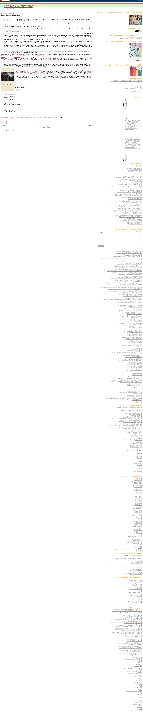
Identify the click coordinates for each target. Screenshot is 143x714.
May (125, 118)
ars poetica (140, 669)
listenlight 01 (140, 689)
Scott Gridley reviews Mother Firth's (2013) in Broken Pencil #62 (132, 220)
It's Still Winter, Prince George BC (137, 587)
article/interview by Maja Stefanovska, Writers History (134, 295)
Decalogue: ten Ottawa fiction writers (136, 559)
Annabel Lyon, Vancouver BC (137, 509)
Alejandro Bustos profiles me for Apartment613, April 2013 (133, 255)
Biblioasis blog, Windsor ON (138, 483)
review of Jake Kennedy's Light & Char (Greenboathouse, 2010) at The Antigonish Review (128, 268)
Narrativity (140, 590)
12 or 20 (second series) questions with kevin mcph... (133, 140)
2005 (125, 158)
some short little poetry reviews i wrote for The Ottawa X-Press (132, 354)
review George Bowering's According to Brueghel (134, 334)
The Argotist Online (139, 695)
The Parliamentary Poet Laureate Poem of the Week (134, 691)
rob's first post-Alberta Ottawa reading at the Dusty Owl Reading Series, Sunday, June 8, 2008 (128, 609)
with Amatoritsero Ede (139, 459)
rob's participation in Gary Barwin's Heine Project (134, 314)
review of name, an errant (138, 377)
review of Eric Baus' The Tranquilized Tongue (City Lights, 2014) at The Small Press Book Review (127, 203)
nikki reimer (54, 72)
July (125, 116)
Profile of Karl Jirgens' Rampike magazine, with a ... (132, 145)
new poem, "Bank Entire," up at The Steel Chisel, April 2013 (133, 624)
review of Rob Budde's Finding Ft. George (135, 340)
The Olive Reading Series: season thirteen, (131, 143)
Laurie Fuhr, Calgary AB (138, 499)
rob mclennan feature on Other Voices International (134, 671)
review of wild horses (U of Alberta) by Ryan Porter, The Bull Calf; (132, 296)
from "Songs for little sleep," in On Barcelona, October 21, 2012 (132, 634)
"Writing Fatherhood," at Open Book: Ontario (135, 224)
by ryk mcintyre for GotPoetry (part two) (136, 446)
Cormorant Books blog (138, 489)
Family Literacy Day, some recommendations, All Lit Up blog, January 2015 (130, 190)
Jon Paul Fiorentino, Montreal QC (137, 496)
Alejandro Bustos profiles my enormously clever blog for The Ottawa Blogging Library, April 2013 (127, 256)
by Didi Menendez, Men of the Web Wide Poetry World (134, 450)
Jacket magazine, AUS (138, 588)
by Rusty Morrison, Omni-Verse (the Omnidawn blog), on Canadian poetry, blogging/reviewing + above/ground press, (124, 425)
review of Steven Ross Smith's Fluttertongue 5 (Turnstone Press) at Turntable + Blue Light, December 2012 (126, 261)
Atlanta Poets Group (139, 544)
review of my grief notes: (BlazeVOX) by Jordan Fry (134, 273)
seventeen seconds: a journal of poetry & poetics (134, 168)
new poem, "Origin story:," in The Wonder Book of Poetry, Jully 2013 (132, 618)
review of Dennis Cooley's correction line (136, 341)
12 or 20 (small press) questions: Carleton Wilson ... (132, 120)
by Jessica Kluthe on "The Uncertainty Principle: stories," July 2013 (132, 417)
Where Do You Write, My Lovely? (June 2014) (135, 207)
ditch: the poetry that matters (138, 583)
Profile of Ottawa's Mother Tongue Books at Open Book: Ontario (132, 279)
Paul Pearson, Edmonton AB (138, 518)
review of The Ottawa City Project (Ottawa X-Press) (134, 362)
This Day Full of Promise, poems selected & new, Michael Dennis (132, 573)
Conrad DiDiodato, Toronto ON (137, 494)
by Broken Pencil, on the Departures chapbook (135, 444)
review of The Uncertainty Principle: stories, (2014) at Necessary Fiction (131, 200)
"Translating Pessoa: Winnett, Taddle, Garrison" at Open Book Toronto (131, 306)
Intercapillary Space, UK (138, 586)
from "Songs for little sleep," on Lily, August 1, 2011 (134, 651)
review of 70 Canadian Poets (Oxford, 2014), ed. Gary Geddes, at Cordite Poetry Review (128, 194)
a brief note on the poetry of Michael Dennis (135, 371)
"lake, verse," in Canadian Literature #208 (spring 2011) (133, 649)
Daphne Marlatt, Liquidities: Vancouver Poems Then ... (133, 135)
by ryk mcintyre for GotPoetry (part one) (136, 447)
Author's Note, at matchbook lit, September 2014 (135, 199)
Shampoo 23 (140, 698)
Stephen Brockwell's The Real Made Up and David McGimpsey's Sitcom (131, 343)
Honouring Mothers (139, 703)
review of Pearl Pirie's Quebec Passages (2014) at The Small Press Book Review (130, 209)
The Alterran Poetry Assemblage (137, 704)
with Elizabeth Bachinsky (138, 440)
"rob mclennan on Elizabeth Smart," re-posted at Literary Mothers (132, 202)
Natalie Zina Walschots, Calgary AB (136, 538)
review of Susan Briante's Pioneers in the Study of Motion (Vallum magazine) (130, 360)
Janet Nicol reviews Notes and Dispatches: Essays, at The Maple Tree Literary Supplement (128, 185)
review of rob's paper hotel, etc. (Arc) (136, 394)
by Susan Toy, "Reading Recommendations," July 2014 (133, 413)
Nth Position (140, 694)
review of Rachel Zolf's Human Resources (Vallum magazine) (133, 359)
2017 (125, 107)
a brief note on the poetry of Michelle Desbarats (135, 366)
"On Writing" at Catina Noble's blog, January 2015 (134, 191)
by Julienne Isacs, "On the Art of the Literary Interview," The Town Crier (131, 408)
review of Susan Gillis (139, 402)
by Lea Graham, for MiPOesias (137, 448)
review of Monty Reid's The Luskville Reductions (134, 326)
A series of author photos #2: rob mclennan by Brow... (133, 121)
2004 (125, 159)
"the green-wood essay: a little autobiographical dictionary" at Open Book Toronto (130, 302)
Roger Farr (76, 71)
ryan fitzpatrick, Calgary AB (138, 497)
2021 (125, 103)
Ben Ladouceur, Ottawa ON (138, 506)
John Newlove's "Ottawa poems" (137, 375)
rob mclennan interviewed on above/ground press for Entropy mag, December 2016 (129, 407)
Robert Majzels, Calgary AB (138, 511)
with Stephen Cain (139, 467)
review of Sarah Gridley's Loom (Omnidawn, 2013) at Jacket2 (133, 219)
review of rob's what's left (138, 389)
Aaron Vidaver (71, 71)
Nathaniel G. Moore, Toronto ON (137, 515)
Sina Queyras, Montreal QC (138, 521)
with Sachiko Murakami (138, 441)
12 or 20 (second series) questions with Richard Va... (133, 126)
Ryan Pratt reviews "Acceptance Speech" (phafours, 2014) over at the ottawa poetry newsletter (128, 196)
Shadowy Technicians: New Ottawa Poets (136, 574)
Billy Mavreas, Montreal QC (138, 512)
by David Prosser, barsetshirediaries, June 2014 (135, 414)
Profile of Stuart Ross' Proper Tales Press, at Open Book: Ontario (132, 198)
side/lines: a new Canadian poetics (136, 562)
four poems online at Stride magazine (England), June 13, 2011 (132, 655)
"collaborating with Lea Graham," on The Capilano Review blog (132, 276)
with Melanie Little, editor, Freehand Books (135, 443)
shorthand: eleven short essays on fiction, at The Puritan (133, 265)
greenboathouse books (138, 710)
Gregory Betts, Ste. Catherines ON (137, 482)
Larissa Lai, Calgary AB (138, 507)
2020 (125, 104)
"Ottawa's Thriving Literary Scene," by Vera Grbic (134, 286)
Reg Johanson (36, 72)
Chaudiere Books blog (138, 546)
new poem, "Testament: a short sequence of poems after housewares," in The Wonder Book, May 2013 (126, 622)
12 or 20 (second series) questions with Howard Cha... (133, 144)
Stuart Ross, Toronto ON (138, 524)
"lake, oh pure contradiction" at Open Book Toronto (134, 332)
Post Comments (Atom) (10, 130)
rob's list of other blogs (138, 550)
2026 (125, 98)
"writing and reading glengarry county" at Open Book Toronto (133, 301)
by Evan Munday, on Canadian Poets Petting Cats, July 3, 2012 (132, 422)
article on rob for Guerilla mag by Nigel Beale (135, 330)
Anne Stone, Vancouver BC (138, 533)
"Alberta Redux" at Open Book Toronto (136, 317)
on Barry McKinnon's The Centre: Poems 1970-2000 (134, 384)
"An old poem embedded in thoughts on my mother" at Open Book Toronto (131, 297)
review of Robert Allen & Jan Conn (137, 400)
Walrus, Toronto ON (139, 679)
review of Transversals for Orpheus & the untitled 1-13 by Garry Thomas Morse (130, 365)
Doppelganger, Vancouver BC (137, 584)
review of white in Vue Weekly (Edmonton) (135, 351)
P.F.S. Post (140, 696)
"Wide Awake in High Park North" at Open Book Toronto (133, 312)
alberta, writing (140, 548)
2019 (125, 105)
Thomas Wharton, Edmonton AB (137, 540)
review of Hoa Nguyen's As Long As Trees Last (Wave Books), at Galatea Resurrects (129, 260)
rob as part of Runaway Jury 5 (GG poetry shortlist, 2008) (133, 339)
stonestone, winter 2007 (138, 682)
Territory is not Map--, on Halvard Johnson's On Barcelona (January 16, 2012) (130, 646)
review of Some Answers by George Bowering (135, 346)
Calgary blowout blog (139, 545)
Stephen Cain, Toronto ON (138, 487)
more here (140, 604)
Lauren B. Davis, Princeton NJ (137, 492)
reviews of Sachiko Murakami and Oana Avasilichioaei (134, 338)
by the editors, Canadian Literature (137, 409)
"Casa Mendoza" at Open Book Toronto (136, 307)
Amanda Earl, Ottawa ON (138, 495)
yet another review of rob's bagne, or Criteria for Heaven (133, 397)
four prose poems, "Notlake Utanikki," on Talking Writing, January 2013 (131, 630)
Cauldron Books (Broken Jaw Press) (136, 569)
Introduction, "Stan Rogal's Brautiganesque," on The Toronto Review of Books (130, 254)
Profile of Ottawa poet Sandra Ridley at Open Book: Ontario (133, 282)
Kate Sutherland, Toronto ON (137, 534)
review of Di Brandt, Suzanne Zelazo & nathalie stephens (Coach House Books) (130, 390)
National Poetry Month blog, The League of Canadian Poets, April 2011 (131, 656)
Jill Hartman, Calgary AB (138, 504)
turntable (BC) (140, 662)
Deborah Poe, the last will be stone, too (131, 125)
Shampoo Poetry (139, 600)
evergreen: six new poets (138, 561)
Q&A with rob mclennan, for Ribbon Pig (131, 134)
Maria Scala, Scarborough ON (137, 526)
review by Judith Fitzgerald (138, 347)
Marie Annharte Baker (28, 72)
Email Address (101, 232)
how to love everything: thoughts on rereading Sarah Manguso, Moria (131, 325)
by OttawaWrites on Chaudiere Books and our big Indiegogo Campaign (131, 410)
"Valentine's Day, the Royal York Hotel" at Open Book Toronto (133, 315)
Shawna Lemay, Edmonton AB (137, 508)
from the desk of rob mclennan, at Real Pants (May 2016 (133, 178)
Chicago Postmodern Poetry (138, 582)
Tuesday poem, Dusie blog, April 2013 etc (135, 556)
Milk (141, 708)
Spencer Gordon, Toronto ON (137, 501)
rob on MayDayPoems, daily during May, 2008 (135, 673)
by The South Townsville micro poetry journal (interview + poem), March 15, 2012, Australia (128, 423)
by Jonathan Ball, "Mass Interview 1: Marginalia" (135, 432)
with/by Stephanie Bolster (138, 471)
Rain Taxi (140, 598)
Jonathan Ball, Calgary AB (138, 478)
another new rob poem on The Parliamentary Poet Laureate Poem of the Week (130, 670)
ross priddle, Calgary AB (138, 520)
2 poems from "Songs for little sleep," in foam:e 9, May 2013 (133, 623)
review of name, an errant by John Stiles (136, 361)
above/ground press (139, 165)
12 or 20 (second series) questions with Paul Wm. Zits (133, 136)
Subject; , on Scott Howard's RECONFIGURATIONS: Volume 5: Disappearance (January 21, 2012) (127, 645)
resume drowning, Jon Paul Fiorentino (136, 572)
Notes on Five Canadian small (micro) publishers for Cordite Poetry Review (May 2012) (129, 269)
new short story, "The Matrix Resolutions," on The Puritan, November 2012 (131, 633)
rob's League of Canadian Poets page (136, 91)
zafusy (141, 693)
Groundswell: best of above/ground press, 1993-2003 (134, 571)
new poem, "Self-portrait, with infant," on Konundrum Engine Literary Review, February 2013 (128, 629)
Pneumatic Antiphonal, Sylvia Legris (130, 142)
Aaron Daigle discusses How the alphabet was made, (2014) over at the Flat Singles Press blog (127, 210)
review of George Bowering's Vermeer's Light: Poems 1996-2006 (132, 355)
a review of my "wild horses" (138, 181)
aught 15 (140, 690)
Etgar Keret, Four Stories (128, 138)
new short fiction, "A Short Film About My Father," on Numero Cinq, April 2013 (130, 625)
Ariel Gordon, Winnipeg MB (138, 500)
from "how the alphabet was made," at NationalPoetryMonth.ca (132, 642)
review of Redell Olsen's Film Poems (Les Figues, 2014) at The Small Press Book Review (128, 195)
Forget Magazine (139, 674)
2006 (125, 157)
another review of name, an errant (137, 374)
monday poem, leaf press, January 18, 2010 (135, 660)
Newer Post (3, 125)
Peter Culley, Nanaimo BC (138, 491)
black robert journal (139, 664)
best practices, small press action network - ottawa (134, 385)
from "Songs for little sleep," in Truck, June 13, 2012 (134, 639)
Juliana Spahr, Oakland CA (138, 531)
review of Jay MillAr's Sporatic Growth (136, 367)
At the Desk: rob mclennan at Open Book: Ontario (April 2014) (133, 213)
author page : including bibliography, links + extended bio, (71, 10)
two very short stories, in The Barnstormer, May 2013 (134, 620)
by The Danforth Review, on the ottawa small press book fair (133, 439)
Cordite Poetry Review (138, 702)
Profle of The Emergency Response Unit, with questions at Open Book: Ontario (130, 274)
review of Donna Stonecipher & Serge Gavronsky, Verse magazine (132, 345)
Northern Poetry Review (138, 591)
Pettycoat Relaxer (139, 706)
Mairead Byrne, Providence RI (137, 486)
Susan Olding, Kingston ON (138, 517)
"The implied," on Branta (138, 321)
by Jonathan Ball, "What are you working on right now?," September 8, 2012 (130, 421)
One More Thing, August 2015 (137, 183)
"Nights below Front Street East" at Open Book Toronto (134, 313)
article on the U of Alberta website (137, 356)
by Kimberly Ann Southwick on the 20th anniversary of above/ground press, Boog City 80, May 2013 (127, 418)
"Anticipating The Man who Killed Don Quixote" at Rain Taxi (133, 300)
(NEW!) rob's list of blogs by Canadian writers (135, 477)
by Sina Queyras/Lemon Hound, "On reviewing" (135, 431)
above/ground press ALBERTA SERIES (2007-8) (135, 170)
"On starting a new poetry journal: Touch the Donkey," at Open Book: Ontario (130, 205)
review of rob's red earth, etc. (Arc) (137, 387)
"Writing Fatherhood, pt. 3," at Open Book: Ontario (134, 222)
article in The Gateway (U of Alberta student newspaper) (133, 357)
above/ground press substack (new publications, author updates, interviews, (130, 38)
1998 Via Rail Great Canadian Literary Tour (135, 93)
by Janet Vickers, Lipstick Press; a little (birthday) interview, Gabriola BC (131, 424)
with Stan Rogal (139, 468)
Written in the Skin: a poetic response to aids (135, 564)
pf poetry (140, 665)
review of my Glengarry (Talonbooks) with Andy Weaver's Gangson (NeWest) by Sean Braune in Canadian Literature (124, 271)
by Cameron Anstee (139, 452)
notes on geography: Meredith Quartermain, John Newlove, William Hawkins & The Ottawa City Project (126, 380)
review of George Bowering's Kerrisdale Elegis (135, 336)
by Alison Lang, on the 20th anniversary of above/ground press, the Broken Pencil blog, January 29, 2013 (126, 419)
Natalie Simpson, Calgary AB (137, 529)
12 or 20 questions (41, 58)
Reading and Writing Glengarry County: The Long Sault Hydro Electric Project (130, 323)
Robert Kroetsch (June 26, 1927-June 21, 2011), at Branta (133, 290)
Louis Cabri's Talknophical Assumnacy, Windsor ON (134, 601)
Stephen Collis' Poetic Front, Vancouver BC (135, 595)
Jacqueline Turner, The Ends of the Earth (131, 128)
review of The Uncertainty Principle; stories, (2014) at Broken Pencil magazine (130, 201)
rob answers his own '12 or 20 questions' (136, 445)
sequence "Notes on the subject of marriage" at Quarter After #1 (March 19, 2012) (130, 643)
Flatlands (140, 709)
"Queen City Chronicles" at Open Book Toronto (135, 320)
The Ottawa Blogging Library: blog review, (131, 130)
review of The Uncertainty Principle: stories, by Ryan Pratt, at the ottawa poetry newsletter (128, 215)
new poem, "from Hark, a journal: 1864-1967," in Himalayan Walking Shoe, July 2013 (129, 617)
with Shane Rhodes (139, 454)
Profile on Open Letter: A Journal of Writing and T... (132, 122)
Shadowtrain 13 (139, 681)
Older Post (90, 125)
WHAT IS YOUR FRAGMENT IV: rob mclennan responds (133, 218)
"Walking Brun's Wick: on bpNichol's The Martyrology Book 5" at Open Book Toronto (129, 310)
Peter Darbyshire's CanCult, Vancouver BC (135, 580)
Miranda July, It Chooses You (129, 129)
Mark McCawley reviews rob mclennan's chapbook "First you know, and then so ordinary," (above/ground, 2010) (125, 289)
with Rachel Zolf (139, 456)
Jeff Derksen (20, 72)
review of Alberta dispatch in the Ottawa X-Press (135, 335)
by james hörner (139, 466)
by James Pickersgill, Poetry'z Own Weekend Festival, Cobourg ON (132, 429)
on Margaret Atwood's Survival (137, 388)
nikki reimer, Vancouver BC (138, 523)
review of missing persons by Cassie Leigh (135, 304)
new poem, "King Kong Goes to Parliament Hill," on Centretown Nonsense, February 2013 (128, 628)
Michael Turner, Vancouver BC (137, 535)
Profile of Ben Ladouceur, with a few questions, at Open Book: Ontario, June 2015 (130, 184)
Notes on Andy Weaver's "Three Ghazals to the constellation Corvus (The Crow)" (130, 392)
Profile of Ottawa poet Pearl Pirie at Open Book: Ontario (133, 281)
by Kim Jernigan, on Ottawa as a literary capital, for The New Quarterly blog (130, 427)
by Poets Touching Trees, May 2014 (136, 415)
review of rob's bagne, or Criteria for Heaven (135, 396)
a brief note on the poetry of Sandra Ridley (135, 363)
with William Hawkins (139, 462)
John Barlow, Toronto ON (138, 479)
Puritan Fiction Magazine (138, 678)
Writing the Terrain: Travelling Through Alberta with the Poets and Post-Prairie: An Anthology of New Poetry (126, 381)
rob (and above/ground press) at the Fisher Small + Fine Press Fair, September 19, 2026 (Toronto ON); (126, 81)
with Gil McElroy (139, 470)
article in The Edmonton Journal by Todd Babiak (135, 358)
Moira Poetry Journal (139, 697)
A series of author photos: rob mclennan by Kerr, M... (132, 139)
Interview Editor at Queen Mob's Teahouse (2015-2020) (133, 89)
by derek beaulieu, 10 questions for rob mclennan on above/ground (132, 428)
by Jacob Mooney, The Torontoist (137, 434)
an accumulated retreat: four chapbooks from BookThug (133, 372)
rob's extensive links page (138, 90)
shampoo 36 (140, 661)
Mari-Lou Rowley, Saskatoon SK (137, 525)
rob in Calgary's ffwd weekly (138, 348)
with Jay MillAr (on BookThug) (137, 463)
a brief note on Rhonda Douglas (137, 373)
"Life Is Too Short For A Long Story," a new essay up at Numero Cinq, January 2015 (129, 192)
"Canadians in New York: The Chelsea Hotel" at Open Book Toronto (132, 319)
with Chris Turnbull (139, 457)
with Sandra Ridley (139, 442)
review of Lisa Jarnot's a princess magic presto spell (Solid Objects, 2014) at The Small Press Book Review (126, 206)
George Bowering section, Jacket (137, 560)
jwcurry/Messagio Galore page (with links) (135, 589)
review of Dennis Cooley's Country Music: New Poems (134, 370)
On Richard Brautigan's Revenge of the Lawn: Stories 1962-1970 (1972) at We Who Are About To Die (127, 280)
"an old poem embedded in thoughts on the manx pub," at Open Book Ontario (130, 294)
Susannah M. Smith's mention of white (136, 349)
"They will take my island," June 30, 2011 (136, 654)
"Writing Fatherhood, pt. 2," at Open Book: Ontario (134, 223)
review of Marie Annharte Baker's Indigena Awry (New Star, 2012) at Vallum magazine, (129, 253)
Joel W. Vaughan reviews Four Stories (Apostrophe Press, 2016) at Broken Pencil (130, 176)
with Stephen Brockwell (138, 453)
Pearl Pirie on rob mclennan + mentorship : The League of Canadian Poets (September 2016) (128, 177)
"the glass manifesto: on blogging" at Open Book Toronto (133, 298)
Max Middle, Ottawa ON (138, 513)
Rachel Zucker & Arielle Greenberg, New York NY (134, 542)
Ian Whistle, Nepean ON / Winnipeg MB (136, 541)
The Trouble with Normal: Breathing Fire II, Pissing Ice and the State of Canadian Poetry (129, 386)
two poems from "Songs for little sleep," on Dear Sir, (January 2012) (132, 647)
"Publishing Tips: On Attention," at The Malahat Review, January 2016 (131, 179)
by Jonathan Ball (139, 438)
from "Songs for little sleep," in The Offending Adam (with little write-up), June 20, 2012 (129, 638)
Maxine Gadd (82, 71)
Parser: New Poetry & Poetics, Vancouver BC (135, 593)
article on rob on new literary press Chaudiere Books (134, 368)
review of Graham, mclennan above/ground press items (133, 376)
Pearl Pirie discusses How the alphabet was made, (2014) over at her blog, (130, 217)
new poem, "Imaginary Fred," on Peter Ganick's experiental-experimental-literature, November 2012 (127, 632)
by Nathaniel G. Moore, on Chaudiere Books (135, 455)
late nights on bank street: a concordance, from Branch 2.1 (133, 659)
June (126, 117)
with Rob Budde (139, 449)
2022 (125, 102)
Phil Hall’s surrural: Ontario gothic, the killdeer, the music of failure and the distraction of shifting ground (126, 352)
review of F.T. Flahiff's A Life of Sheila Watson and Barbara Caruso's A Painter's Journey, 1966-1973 (127, 378)
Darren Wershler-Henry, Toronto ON (136, 539)
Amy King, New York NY (138, 505)
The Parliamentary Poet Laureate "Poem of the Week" (134, 592)
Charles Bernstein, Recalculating (130, 147)
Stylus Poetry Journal (139, 680)
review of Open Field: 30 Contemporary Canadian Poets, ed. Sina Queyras (131, 382)
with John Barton (139, 464)
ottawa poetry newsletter (138, 167)
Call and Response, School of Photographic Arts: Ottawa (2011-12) (132, 171)
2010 (125, 153)
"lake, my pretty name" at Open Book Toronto (135, 327)
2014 (125, 110)
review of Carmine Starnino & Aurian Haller (135, 401)
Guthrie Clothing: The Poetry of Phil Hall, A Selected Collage (133, 555)
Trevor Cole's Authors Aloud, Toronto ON (136, 581)
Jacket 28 (140, 700)
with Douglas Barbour (139, 469)
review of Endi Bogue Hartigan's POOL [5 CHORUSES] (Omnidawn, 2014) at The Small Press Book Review (126, 214)
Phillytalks (140, 594)
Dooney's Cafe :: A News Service (137, 585)
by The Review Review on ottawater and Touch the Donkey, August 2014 (131, 411)
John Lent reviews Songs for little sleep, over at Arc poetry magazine (131, 252)
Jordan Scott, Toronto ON (138, 527)
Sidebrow (140, 684)
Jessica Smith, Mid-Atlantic (138, 530)
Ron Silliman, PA (139, 528)
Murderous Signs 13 (139, 686)
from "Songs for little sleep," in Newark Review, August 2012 (133, 637)
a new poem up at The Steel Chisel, (130, 123)
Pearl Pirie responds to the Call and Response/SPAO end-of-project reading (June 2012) (128, 267)
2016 (125, 108)
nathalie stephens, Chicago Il (137, 532)
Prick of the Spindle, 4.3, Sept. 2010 (136, 657)
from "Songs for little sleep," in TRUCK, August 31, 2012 (133, 636)
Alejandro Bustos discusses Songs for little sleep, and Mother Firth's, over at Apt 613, (129, 251)
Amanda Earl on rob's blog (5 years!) (136, 344)
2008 (125, 155)
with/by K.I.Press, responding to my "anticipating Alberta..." (133, 451)
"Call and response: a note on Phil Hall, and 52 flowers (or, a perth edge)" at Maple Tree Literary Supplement (125, 291)
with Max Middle (139, 465)
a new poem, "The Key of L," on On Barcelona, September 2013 (132, 615)
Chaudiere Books (139, 166)
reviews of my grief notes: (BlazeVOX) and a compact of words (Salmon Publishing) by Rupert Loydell (126, 272)
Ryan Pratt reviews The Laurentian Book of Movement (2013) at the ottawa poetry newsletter (128, 221)
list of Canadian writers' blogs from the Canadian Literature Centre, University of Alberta (129, 549)
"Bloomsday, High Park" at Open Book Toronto (135, 311)
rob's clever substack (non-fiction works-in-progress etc (134, 37)
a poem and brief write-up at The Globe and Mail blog (134, 663)
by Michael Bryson (139, 472)
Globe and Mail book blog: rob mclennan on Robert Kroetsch (133, 318)
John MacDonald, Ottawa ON (137, 510)
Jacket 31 (140, 685)
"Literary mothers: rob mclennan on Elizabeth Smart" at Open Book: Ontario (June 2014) (129, 208)
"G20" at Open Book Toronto (138, 309)
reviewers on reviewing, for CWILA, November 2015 (134, 182)
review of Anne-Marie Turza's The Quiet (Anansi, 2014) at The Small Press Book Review (129, 216)
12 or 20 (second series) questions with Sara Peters (132, 124)
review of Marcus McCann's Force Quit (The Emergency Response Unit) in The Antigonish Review (127, 303)
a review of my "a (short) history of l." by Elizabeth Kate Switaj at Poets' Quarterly (130, 180)
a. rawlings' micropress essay (137, 393)
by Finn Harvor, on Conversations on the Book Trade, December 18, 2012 (131, 420)
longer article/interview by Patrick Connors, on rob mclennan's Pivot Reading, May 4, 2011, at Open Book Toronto (125, 293)
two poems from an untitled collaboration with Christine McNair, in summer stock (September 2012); (127, 635)
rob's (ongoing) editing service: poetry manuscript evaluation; (133, 82)
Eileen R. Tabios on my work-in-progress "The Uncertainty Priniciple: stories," (130, 284)
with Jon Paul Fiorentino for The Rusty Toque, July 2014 (133, 412)
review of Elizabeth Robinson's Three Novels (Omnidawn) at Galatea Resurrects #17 (129, 277)
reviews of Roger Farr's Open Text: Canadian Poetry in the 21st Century (131, 337)
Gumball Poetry (139, 707)
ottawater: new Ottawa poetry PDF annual (136, 169)
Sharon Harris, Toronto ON (138, 503)
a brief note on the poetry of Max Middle (136, 379)
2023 (125, 101)
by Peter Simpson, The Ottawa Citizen (136, 435)
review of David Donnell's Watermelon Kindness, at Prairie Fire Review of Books (130, 305)
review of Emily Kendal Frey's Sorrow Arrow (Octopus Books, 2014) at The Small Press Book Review (127, 211)
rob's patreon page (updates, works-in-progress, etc (134, 36)
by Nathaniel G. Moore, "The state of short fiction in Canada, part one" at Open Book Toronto (128, 430)
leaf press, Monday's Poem (138, 666)
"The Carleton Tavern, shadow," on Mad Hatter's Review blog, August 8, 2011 (130, 650)
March (126, 149)
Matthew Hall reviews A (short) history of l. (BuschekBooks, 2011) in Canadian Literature (129, 264)
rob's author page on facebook (137, 87)
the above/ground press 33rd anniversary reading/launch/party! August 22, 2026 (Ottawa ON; (128, 80)
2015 (125, 109)
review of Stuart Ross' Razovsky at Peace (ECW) (134, 399)
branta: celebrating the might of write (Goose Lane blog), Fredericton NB (131, 579)
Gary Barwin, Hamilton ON (138, 480)
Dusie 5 (141, 683)
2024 (125, 100)
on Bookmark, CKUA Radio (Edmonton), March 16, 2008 (133, 610)
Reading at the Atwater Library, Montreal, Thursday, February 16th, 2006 (131, 612)
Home (47, 125)
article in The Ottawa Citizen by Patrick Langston (134, 364)
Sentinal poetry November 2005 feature (136, 92)
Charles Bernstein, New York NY (137, 481)
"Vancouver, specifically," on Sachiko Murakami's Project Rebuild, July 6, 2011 (130, 653)
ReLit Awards (140, 599)
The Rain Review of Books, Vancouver (136, 597)
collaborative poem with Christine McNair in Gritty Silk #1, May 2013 (132, 621)
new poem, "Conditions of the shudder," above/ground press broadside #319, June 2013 (128, 619)
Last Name (100, 241)
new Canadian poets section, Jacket (136, 563)
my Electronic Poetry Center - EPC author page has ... (133, 148)
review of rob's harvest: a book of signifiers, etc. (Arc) (134, 395)
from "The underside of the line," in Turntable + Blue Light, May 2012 (131, 640)
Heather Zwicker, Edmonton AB (137, 543)
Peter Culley (41, 72)
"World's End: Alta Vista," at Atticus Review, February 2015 (133, 189)
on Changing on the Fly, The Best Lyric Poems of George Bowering (132, 383)
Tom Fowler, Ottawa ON (138, 498)
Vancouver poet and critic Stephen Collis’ (22, 54)
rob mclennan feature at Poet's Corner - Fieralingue (134, 667)
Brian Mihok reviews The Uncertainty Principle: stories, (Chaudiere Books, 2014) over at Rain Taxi (127, 193)
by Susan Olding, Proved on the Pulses (136, 436)
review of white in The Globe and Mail (136, 353)
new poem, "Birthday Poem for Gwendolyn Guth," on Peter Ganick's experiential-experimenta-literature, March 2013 (124, 627)
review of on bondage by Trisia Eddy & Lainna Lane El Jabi (133, 331)
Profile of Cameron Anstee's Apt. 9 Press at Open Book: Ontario (132, 285)
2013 (125, 111)
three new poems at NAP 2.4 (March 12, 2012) (135, 644)
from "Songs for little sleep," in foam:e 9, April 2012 (134, 641)
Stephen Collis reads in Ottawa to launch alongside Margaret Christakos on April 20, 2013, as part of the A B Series (31, 117)
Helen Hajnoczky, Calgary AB (137, 502)
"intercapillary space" (139, 688)
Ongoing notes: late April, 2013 (129, 127)
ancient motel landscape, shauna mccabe (135, 570)
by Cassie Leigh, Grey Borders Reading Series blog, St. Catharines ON (131, 426)
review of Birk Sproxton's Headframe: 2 (136, 369)
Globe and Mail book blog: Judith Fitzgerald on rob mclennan (133, 322)
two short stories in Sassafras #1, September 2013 (134, 616)
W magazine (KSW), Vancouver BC (136, 602)
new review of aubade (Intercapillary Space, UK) (134, 350)
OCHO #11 (140, 677)
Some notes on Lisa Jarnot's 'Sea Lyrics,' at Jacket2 (134, 257)
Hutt (141, 701)
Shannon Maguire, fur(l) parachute (130, 137)
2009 (125, 154)
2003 (125, 160)
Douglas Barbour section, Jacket (137, 557)
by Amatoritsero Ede (139, 461)
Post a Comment (4, 123)
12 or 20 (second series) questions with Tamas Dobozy (133, 146)
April (125, 119)
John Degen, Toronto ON (138, 493)
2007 (125, 156)
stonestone (140, 705)
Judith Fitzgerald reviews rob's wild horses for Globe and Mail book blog (131, 316)
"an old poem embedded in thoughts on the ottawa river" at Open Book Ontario (130, 292)
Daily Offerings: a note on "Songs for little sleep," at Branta (133, 263)
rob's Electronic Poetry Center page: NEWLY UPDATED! (133, 88)
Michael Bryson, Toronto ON (138, 484)
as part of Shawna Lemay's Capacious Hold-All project (134, 342)
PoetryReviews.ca (139, 596)
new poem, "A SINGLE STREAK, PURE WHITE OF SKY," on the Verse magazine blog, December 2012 (126, 631)
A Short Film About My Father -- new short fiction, (132, 141)
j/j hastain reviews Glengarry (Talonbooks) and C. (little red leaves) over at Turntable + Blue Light (127, 266)
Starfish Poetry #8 (139, 672)
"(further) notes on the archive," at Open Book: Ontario (134, 204)
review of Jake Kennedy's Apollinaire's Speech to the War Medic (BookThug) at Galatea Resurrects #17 (126, 278)
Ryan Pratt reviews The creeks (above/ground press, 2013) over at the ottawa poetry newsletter (127, 250)
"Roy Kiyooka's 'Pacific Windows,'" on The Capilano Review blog (132, 275)
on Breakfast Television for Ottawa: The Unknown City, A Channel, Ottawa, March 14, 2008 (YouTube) (127, 611)
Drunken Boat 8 (139, 687)
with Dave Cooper (139, 460)
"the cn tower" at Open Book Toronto (136, 328)
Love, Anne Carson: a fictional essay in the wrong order (133, 308)
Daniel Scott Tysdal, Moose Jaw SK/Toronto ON (135, 536)
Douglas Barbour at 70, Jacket (137, 324)
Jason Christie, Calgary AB (138, 488)
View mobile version (47, 127)
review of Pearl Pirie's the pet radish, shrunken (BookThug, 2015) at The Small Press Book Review (127, 188)
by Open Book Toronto (138, 437)
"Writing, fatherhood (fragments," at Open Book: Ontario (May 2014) (132, 212)
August (126, 115)
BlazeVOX (140, 675)
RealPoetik (140, 692)
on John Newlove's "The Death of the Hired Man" (134, 391)
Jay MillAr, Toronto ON (138, 514)
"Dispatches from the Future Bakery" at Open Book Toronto (133, 329)
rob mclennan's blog (19, 6)
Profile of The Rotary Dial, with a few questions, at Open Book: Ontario (131, 197)
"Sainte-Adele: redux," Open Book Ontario (135, 288)
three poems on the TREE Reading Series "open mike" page (133, 668)
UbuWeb (140, 603)
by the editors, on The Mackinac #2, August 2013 (134, 416)
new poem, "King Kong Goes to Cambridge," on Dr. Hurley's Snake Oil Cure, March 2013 (128, 626)
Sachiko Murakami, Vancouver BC (137, 516)
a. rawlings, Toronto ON (138, 522)
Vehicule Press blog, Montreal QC (137, 537)
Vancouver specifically (9, 58)
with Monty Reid (139, 458)
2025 (125, 99)
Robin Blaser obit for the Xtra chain (137, 333)
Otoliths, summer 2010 (138, 658)
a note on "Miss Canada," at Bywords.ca (136, 262)
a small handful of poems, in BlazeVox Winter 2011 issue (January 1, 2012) (130, 648)
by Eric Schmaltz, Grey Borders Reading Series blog (134, 433)
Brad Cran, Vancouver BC (138, 490)
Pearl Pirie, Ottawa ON (138, 519)
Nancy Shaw (47, 72)
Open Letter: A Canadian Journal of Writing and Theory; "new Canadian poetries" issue (129, 558)
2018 (125, 106)
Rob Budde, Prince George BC (137, 485)
